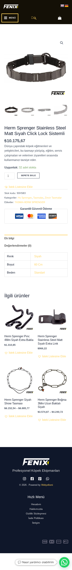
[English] (62, 6)
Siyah (37, 256)
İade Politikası (36, 518)
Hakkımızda (36, 509)
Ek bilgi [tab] (9, 238)
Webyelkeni (47, 485)
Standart (39, 272)
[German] (67, 6)
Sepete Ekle (28, 175)
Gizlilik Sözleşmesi (36, 513)
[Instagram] (24, 478)
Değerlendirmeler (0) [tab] (17, 245)
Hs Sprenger (25, 197)
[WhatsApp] (47, 478)
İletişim (36, 522)
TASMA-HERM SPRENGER (30, 202)
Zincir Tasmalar (53, 197)
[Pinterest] (40, 478)
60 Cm (38, 264)
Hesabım (36, 504)
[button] (34, 18)
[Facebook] (32, 478)
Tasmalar (38, 197)
